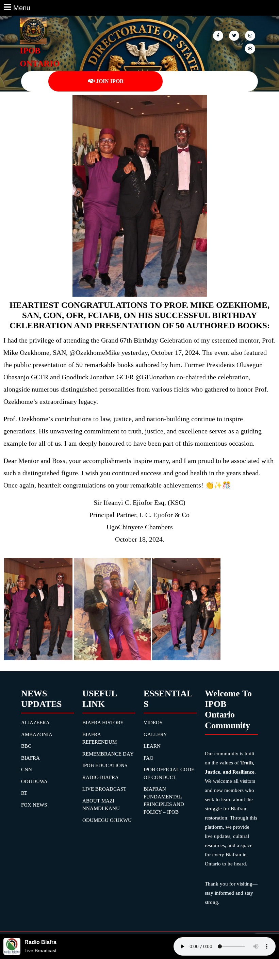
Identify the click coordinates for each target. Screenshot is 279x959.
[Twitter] (234, 35)
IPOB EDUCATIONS (104, 765)
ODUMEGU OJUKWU (107, 820)
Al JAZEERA (35, 722)
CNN (26, 769)
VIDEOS (153, 722)
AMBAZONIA (36, 734)
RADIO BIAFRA (100, 777)
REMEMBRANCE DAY (108, 754)
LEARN (152, 746)
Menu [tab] (21, 7)
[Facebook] (218, 35)
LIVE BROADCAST (104, 789)
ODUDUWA (34, 781)
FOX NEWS (34, 805)
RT (24, 793)
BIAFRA (30, 758)
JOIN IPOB (110, 81)
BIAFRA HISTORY (103, 722)
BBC (26, 746)
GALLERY (155, 734)
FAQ (148, 758)
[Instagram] (250, 48)
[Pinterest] (250, 35)
